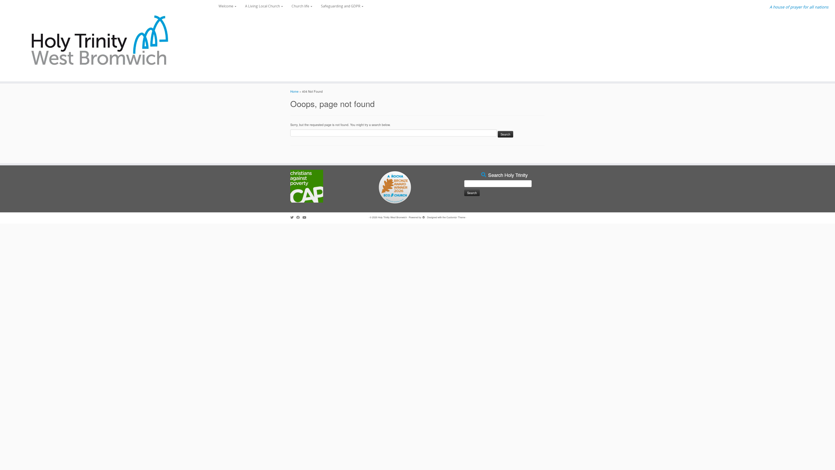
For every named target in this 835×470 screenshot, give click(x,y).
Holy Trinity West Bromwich (392, 217)
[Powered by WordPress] (423, 216)
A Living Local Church (263, 6)
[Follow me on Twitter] (293, 217)
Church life (301, 6)
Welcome (226, 6)
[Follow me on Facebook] (299, 217)
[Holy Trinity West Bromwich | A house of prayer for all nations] (96, 40)
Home (294, 91)
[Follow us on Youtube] (305, 217)
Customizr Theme (455, 217)
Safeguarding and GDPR (341, 6)
